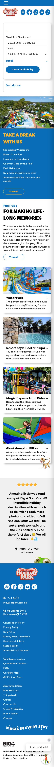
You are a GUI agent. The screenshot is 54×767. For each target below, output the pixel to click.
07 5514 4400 (11, 598)
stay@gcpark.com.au (15, 602)
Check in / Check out (18, 37)
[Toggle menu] (6, 2)
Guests (10, 48)
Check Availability (22, 69)
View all (13, 257)
